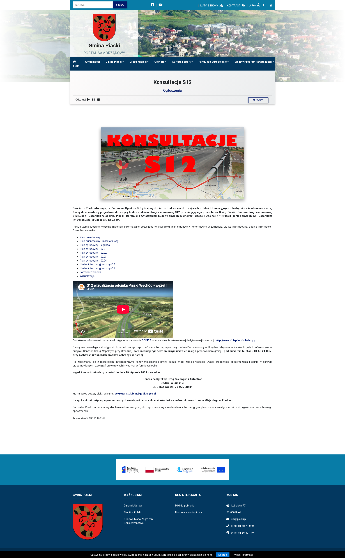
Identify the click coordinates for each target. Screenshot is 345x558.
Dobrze (222, 554)
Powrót (259, 100)
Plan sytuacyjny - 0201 (93, 249)
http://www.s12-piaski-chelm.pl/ (235, 340)
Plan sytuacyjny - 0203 (93, 256)
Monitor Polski (132, 512)
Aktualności (92, 61)
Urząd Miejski (138, 61)
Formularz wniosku (91, 272)
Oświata (159, 61)
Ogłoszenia (172, 90)
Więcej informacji (243, 554)
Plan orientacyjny (90, 237)
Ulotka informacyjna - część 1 (97, 264)
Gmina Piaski (114, 61)
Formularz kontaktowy (188, 512)
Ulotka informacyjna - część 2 (98, 268)
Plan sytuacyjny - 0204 (93, 260)
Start (76, 65)
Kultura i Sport (181, 61)
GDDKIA (146, 340)
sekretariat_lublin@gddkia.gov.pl (135, 393)
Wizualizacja (87, 276)
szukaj (120, 5)
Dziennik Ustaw (133, 505)
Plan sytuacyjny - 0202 (93, 252)
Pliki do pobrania (184, 505)
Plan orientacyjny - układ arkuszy (99, 241)
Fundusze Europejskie (213, 61)
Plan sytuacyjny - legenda (95, 245)
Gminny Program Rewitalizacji (253, 61)
